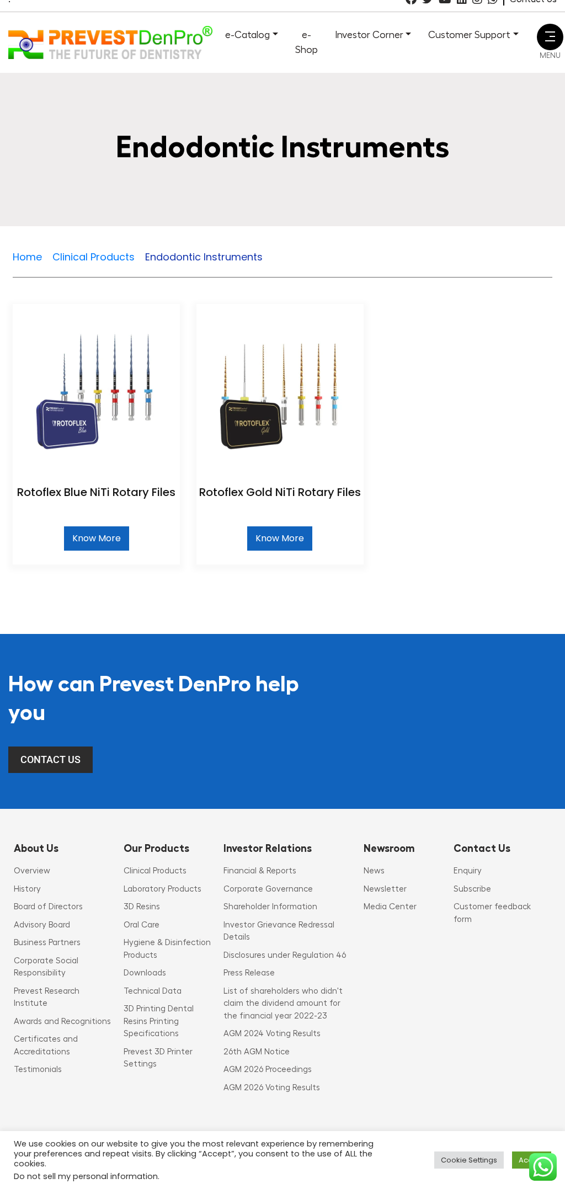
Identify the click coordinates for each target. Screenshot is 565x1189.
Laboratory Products (162, 889)
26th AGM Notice (256, 1052)
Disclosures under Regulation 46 (284, 955)
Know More (96, 538)
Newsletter (385, 889)
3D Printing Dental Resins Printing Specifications (159, 1021)
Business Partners (47, 943)
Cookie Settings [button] (469, 1160)
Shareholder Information (270, 907)
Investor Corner (369, 35)
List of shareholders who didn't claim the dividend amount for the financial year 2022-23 (283, 1003)
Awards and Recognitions (62, 1021)
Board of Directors (48, 907)
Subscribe (472, 889)
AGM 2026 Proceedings (267, 1069)
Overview (32, 871)
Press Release (249, 973)
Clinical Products (155, 871)
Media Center (390, 907)
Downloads (145, 973)
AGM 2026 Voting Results (271, 1088)
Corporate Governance (268, 889)
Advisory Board (42, 925)
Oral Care (141, 925)
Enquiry (468, 871)
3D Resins (142, 907)
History (27, 889)
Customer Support (469, 35)
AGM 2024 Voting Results (272, 1034)
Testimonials (38, 1069)
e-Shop (306, 42)
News (374, 871)
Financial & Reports (259, 871)
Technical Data (153, 991)
